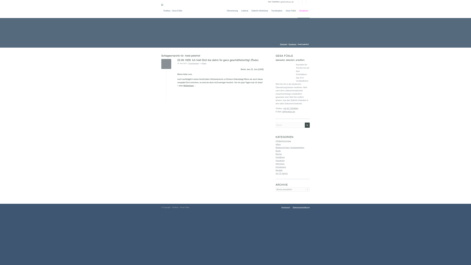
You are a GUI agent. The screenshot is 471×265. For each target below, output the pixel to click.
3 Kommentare (193, 63)
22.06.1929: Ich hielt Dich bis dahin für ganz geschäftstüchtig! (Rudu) (218, 60)
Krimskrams (281, 167)
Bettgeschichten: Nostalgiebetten (290, 148)
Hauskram (280, 161)
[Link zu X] (300, 2)
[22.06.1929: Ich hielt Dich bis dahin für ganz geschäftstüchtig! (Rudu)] (166, 64)
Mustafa (279, 170)
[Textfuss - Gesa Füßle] (171, 11)
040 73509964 (273, 2)
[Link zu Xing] (308, 2)
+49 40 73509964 (290, 108)
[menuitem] (232, 11)
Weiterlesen (188, 86)
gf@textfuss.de (287, 2)
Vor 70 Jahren (282, 173)
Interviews (280, 164)
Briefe (204, 63)
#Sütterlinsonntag (283, 141)
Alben (278, 144)
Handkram (280, 157)
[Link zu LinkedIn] (304, 2)
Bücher (279, 154)
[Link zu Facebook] (297, 2)
